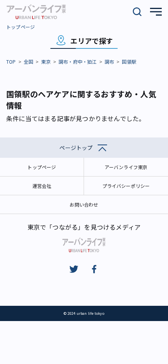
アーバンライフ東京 (126, 167)
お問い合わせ (84, 204)
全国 (28, 61)
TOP (11, 61)
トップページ (20, 26)
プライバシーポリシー (126, 185)
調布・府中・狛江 (78, 61)
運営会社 (42, 185)
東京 (45, 61)
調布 (109, 61)
